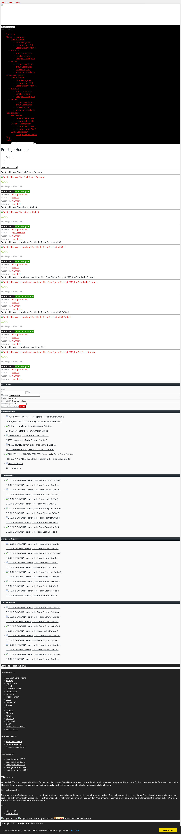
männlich (16, 201)
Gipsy (8, 699)
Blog (8, 137)
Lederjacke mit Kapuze (26, 47)
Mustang (10, 718)
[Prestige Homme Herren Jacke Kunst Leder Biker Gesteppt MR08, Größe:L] (36, 317)
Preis (3, 389)
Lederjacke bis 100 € (25, 118)
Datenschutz (12, 813)
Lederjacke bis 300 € (25, 121)
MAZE (8, 715)
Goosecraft (11, 702)
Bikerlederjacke (23, 42)
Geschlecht (6, 401)
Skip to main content (10, 2)
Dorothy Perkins (13, 688)
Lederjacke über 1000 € (26, 134)
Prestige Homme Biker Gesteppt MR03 (19, 207)
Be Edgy (9, 680)
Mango (9, 713)
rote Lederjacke (23, 69)
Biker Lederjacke (23, 80)
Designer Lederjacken (16, 747)
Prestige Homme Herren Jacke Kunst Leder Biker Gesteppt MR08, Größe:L (35, 312)
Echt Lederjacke (23, 56)
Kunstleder (17, 204)
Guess (9, 705)
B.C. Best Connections (16, 678)
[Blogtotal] (59, 818)
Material (15, 88)
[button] (7, 29)
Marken (4, 395)
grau (14, 232)
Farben (14, 61)
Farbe (3, 398)
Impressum (11, 810)
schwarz (15, 197)
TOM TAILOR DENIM (15, 726)
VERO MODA (12, 729)
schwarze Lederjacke (25, 72)
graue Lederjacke (24, 66)
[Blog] (9, 818)
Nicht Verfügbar (22, 191)
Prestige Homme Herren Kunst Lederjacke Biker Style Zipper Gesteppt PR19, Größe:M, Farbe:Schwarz (48, 277)
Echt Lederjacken (14, 741)
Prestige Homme (19, 194)
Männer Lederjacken (15, 37)
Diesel (9, 686)
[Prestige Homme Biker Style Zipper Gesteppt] (22, 177)
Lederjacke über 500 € (26, 129)
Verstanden (168, 830)
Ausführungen (17, 39)
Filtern (22, 407)
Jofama (9, 710)
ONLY (8, 724)
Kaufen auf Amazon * (24, 296)
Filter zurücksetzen (10, 406)
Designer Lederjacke (25, 58)
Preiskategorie (13, 113)
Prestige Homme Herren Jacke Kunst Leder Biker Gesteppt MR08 (31, 242)
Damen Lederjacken (15, 75)
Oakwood (10, 721)
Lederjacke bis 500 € (25, 126)
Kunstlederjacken (14, 744)
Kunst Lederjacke (24, 53)
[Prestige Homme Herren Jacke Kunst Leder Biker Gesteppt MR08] (33, 247)
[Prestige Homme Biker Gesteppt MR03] (20, 212)
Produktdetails (8, 191)
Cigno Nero (11, 683)
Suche (8, 140)
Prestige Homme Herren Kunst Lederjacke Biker (23, 347)
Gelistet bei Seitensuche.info (78, 818)
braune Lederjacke (24, 64)
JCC (7, 707)
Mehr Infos (74, 830)
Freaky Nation (12, 696)
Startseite (10, 34)
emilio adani (11, 691)
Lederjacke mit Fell (24, 45)
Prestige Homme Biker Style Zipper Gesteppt (21, 172)
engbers (10, 694)
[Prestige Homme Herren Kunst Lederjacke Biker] (48, 352)
